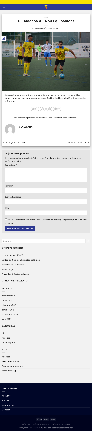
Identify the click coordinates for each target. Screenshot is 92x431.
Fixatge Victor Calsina (16, 142)
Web (7, 208)
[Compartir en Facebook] (37, 109)
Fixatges (6, 338)
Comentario (11, 165)
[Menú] (4, 7)
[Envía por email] (46, 109)
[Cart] (89, 7)
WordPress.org (9, 370)
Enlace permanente (70, 118)
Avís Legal (26, 424)
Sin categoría (8, 342)
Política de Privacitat (60, 424)
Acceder (6, 356)
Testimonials (8, 405)
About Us (6, 395)
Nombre (9, 186)
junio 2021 (6, 319)
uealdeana (57, 28)
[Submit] (87, 241)
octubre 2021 (8, 309)
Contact (6, 409)
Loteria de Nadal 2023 (12, 255)
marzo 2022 (7, 300)
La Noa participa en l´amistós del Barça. (21, 260)
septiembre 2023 (10, 295)
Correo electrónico (13, 197)
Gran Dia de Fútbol (77, 142)
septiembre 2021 (10, 314)
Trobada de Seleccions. (13, 264)
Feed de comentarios (12, 366)
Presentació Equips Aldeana (15, 274)
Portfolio (6, 400)
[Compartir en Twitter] (42, 109)
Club (46, 17)
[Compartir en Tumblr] (59, 109)
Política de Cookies (40, 424)
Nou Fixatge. (8, 269)
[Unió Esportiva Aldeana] (46, 7)
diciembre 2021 (9, 305)
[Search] (85, 7)
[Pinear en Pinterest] (50, 109)
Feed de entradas (10, 361)
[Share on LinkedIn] (55, 109)
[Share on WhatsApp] (33, 109)
